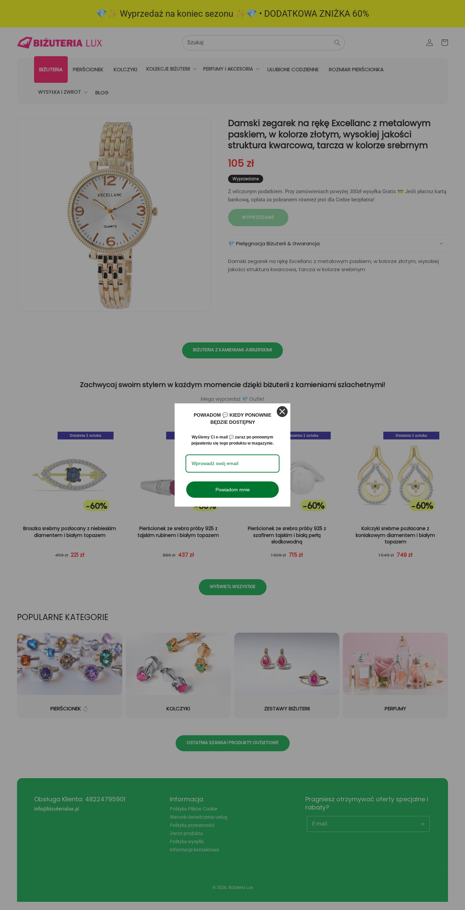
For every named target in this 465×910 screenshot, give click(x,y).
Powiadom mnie (232, 489)
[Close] (282, 411)
